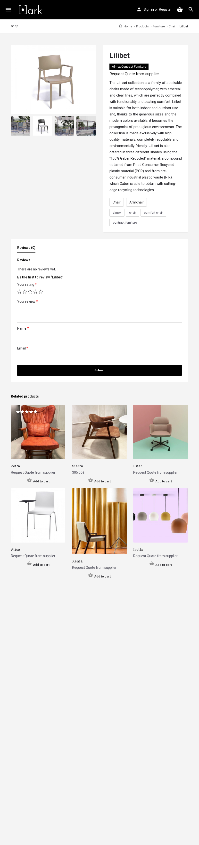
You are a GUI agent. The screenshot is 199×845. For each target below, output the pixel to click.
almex (117, 212)
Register (165, 9)
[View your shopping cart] (180, 9)
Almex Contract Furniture (129, 66)
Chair (117, 202)
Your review (27, 301)
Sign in (149, 9)
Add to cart (41, 481)
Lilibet (121, 83)
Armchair (136, 202)
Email (22, 348)
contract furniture (125, 222)
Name (23, 328)
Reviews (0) (26, 248)
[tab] (27, 249)
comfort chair (153, 212)
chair (132, 212)
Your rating (27, 284)
